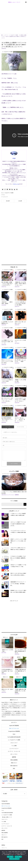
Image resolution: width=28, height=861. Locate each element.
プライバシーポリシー (14, 858)
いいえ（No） (18, 856)
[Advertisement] (14, 19)
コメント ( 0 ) (7, 426)
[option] (14, 484)
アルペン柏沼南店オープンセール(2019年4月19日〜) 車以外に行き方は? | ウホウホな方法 (14, 715)
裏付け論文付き (14, 765)
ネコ (4, 194)
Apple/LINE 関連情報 (14, 725)
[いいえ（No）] (26, 855)
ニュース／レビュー (14, 748)
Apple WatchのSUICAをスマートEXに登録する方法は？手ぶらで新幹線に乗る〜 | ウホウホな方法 (14, 707)
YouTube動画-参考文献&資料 (14, 737)
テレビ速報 (14, 745)
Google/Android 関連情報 (14, 731)
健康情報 (14, 757)
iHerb (14, 734)
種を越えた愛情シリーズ (7, 817)
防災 (14, 768)
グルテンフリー (14, 742)
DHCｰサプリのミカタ (14, 728)
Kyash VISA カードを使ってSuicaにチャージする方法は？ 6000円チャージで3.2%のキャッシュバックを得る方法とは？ (14, 704)
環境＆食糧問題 (14, 760)
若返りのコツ (14, 762)
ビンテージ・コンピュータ (14, 751)
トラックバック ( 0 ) (20, 426)
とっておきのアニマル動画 (8, 192)
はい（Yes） (10, 856)
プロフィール (16, 184)
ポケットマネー (14, 754)
